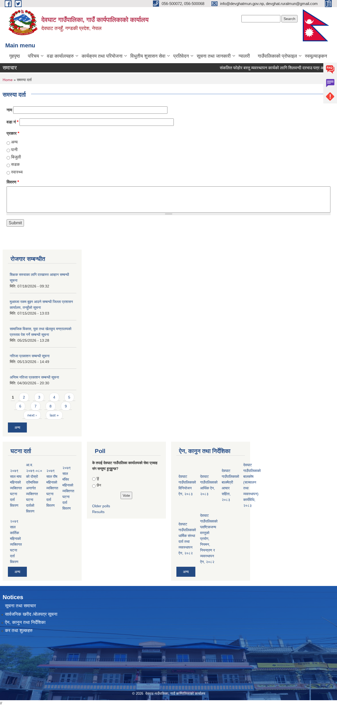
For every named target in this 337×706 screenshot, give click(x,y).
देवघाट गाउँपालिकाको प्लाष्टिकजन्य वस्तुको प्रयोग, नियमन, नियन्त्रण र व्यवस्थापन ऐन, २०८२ (208, 538)
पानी (14, 149)
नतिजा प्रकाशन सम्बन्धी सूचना (29, 356)
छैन (99, 485)
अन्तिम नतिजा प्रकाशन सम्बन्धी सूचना (34, 377)
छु (98, 478)
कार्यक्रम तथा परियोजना (102, 56)
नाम (9, 110)
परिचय (33, 56)
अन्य (14, 142)
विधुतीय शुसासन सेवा (147, 56)
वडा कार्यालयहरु (60, 56)
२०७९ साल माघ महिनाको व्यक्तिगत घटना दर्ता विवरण (16, 488)
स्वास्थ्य (17, 172)
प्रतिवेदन (181, 56)
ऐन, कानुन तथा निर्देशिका (25, 622)
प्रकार (13, 133)
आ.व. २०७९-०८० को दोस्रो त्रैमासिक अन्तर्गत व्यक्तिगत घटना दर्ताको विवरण (34, 488)
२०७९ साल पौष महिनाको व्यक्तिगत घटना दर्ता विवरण (52, 488)
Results (98, 512)
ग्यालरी (244, 56)
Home (8, 80)
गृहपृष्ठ (14, 56)
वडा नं (12, 122)
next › (32, 415)
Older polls (101, 506)
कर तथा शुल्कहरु (19, 630)
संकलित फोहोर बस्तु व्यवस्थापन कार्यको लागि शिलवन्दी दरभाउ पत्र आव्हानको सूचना (274, 68)
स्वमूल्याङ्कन (316, 56)
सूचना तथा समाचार (20, 605)
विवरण (13, 182)
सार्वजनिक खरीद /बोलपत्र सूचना (31, 614)
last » (54, 415)
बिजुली (16, 157)
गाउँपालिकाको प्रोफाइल (277, 56)
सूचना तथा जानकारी (214, 56)
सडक (15, 164)
